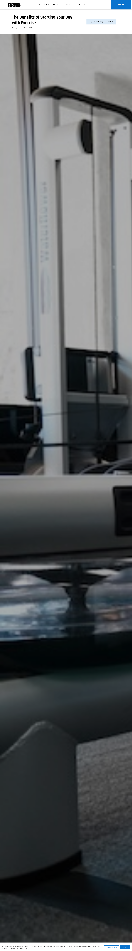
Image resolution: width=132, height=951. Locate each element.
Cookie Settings (111, 947)
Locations (94, 4)
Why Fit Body (57, 4)
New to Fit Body (44, 4)
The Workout (70, 4)
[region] (66, 947)
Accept (125, 947)
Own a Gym (83, 4)
